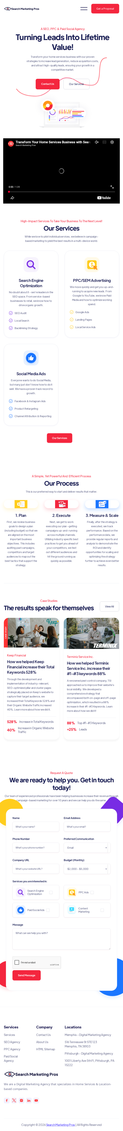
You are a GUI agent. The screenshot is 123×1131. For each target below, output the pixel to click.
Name (15, 818)
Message (17, 924)
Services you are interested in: (29, 881)
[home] (22, 8)
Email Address (72, 818)
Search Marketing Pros (60, 1125)
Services (9, 1035)
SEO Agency (12, 1042)
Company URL (20, 860)
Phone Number (21, 839)
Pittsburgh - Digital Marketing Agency (89, 1053)
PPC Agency (12, 1049)
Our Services (76, 84)
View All (109, 606)
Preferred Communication (79, 839)
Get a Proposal (105, 8)
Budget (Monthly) (74, 860)
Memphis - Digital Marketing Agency (88, 1035)
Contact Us (47, 84)
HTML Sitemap (45, 1049)
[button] (83, 8)
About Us (42, 1042)
